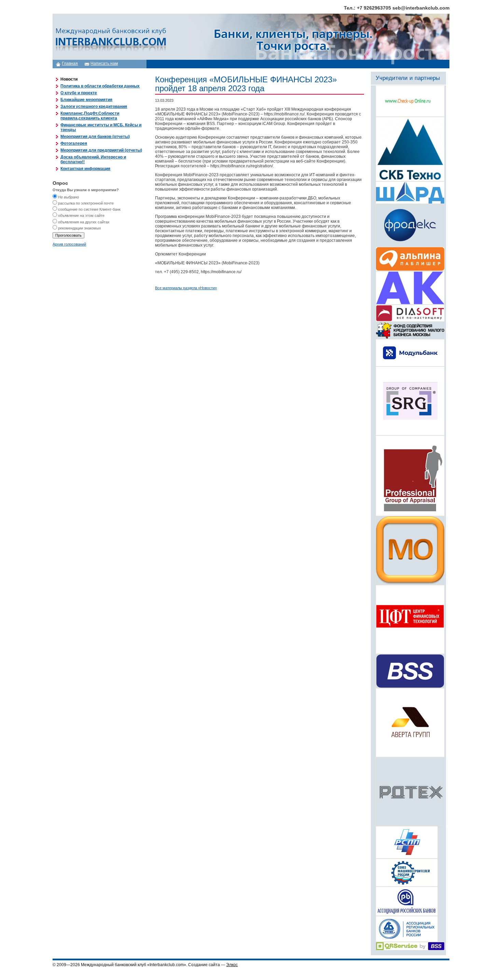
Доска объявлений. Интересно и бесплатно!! (93, 159)
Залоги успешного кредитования (93, 106)
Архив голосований (69, 244)
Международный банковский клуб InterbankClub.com (110, 37)
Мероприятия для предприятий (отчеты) (101, 150)
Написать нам (104, 63)
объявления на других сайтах (84, 222)
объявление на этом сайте (81, 215)
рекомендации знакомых (79, 228)
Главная (70, 63)
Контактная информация (85, 168)
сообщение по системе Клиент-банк (89, 209)
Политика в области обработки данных (100, 86)
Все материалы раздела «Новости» (186, 288)
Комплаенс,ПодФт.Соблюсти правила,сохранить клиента (89, 116)
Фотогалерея (73, 143)
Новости (69, 79)
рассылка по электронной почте (86, 203)
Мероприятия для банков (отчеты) (95, 136)
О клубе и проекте (78, 92)
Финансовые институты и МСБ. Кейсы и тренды (100, 127)
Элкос (232, 964)
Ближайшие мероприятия (86, 99)
